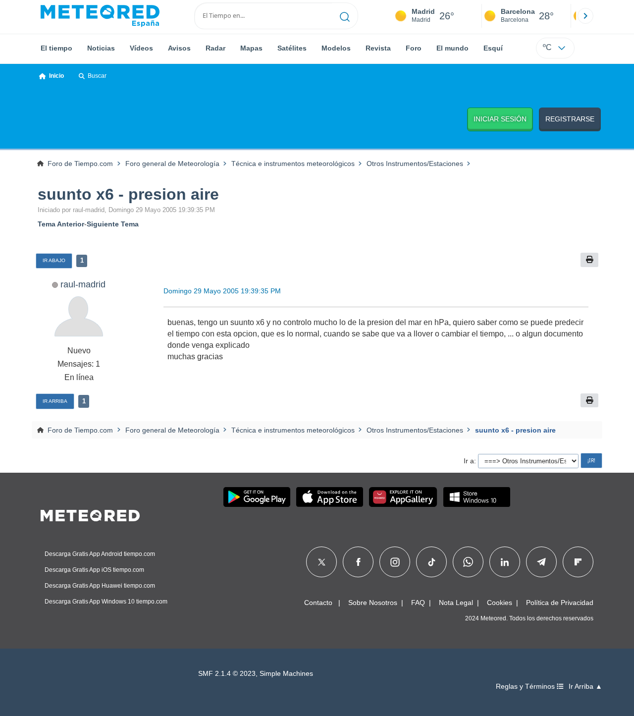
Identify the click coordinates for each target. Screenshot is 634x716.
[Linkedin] (505, 562)
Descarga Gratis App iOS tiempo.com (94, 569)
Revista (378, 48)
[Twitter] (321, 562)
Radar (215, 48)
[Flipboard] (578, 562)
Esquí (493, 48)
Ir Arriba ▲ (585, 686)
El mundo (452, 48)
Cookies (499, 602)
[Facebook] (358, 562)
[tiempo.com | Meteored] (90, 513)
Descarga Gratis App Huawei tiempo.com (100, 585)
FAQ (418, 602)
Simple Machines (286, 673)
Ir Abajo (54, 260)
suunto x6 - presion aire (128, 194)
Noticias (101, 48)
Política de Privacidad (559, 602)
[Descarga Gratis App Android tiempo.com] (256, 497)
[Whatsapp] (468, 562)
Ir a (469, 461)
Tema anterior (61, 224)
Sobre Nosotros (372, 602)
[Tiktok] (431, 562)
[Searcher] (345, 15)
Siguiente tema (113, 224)
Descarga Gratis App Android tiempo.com (100, 554)
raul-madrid (83, 284)
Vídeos (141, 48)
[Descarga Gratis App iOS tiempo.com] (329, 497)
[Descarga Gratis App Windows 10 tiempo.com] (476, 497)
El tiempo (56, 48)
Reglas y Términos (526, 686)
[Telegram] (541, 562)
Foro (414, 48)
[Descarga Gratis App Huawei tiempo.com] (403, 497)
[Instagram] (395, 562)
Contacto (318, 602)
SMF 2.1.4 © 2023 (227, 673)
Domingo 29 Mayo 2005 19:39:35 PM (222, 291)
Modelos (336, 48)
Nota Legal (456, 602)
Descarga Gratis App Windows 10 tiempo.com (106, 601)
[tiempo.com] (100, 15)
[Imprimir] (589, 260)
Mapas (251, 48)
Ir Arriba (55, 401)
